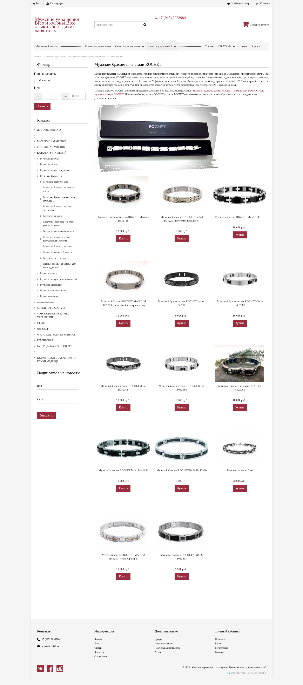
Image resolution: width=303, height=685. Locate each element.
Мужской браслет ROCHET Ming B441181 (240, 216)
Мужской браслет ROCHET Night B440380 (182, 470)
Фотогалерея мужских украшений (53, 315)
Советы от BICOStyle (218, 46)
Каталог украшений (160, 46)
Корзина (219, 652)
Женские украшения (127, 46)
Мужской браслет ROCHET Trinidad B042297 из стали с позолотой (182, 218)
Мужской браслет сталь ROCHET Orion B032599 (123, 387)
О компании (100, 656)
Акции (158, 652)
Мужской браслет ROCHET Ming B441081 (123, 470)
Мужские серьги (48, 273)
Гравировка (45, 340)
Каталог (98, 639)
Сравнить (265, 3)
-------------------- (71, 46)
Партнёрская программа (167, 647)
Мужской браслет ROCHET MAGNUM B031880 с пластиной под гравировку (123, 303)
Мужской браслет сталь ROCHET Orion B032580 (181, 387)
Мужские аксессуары (51, 284)
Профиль (219, 639)
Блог (96, 643)
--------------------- (190, 46)
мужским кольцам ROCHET (108, 94)
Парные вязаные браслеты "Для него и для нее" (59, 265)
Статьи (242, 46)
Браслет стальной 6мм (240, 470)
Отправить (46, 415)
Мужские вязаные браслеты (57, 252)
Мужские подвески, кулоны (54, 170)
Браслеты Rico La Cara (54, 258)
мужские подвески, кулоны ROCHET (212, 90)
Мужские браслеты (76, 56)
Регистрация (56, 3)
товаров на (257, 24)
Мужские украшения (98, 46)
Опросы (255, 46)
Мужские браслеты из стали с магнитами (58, 208)
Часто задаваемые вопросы (56, 334)
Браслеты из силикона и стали (58, 231)
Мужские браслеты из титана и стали (59, 189)
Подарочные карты (164, 643)
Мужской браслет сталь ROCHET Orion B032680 (240, 303)
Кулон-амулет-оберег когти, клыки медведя (56, 359)
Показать (42, 106)
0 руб (266, 24)
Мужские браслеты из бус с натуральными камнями (57, 239)
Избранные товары (241, 3)
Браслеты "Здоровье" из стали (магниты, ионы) (58, 223)
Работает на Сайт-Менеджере (248, 672)
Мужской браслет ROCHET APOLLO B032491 (181, 556)
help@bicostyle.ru (50, 646)
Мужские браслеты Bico (55, 181)
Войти (218, 643)
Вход (38, 3)
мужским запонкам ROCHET (248, 90)
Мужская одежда (49, 296)
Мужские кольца (48, 164)
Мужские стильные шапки (53, 290)
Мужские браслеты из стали (57, 246)
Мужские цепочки (49, 158)
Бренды (158, 639)
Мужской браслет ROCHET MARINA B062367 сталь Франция (123, 556)
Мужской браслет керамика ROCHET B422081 (240, 387)
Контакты (99, 652)
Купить (123, 238)
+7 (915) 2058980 (172, 18)
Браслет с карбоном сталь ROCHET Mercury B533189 (123, 218)
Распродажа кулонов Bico (55, 346)
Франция (44, 80)
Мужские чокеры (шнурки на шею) (58, 279)
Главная (37, 56)
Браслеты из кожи (52, 216)
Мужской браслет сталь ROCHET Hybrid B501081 (181, 303)
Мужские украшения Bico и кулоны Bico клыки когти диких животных (57, 24)
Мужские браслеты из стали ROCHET (59, 199)
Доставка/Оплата (46, 46)
